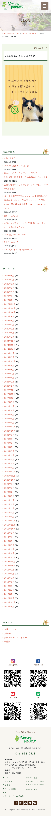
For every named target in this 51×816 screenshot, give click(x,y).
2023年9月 (9, 365)
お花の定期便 (32, 789)
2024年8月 (9, 357)
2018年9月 (9, 570)
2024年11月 (9, 345)
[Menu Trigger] (44, 6)
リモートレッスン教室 (35, 784)
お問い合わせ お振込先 (13, 796)
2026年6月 (9, 284)
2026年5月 (9, 288)
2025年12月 (10, 304)
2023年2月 (9, 382)
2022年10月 (10, 398)
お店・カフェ (10, 629)
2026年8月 (9, 275)
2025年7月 (9, 325)
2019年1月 (9, 553)
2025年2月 (9, 337)
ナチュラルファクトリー (12, 6)
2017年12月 (10, 602)
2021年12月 (10, 427)
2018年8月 (9, 574)
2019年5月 (9, 545)
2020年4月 (9, 504)
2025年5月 (9, 329)
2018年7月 (9, 578)
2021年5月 (9, 451)
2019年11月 (9, 525)
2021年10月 (10, 431)
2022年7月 (9, 410)
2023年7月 (9, 374)
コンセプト (7, 781)
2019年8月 (9, 537)
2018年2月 (9, 594)
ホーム (5, 778)
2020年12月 (10, 472)
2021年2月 (9, 463)
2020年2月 (9, 512)
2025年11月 (9, 308)
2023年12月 (10, 361)
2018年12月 (10, 557)
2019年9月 (9, 533)
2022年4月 (9, 418)
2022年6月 (9, 414)
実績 (4, 792)
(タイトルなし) (11, 216)
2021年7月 (9, 443)
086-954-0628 (25, 753)
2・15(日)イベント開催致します (19, 249)
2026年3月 (9, 296)
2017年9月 (9, 606)
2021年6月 (9, 447)
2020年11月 (9, 476)
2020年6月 (9, 496)
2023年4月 (9, 378)
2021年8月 (9, 439)
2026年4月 (9, 292)
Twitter (30, 803)
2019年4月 (9, 549)
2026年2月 (9, 300)
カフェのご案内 (9, 789)
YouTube (25, 803)
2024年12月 (10, 341)
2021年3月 (9, 459)
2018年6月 (9, 582)
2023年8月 (9, 369)
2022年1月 (9, 422)
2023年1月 (9, 386)
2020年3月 (9, 508)
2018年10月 (10, 566)
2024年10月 (10, 349)
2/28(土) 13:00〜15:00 (15, 234)
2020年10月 (10, 480)
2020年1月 (9, 516)
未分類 (7, 641)
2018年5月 (9, 586)
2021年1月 (9, 467)
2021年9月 (9, 435)
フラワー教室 (32, 778)
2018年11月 (9, 561)
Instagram (21, 803)
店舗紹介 (6, 785)
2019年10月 (10, 529)
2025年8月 (9, 320)
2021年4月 (9, 455)
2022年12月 (10, 390)
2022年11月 (9, 394)
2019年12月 (10, 521)
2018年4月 (9, 590)
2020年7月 (9, 492)
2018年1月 (9, 598)
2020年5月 (9, 500)
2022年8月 (9, 406)
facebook (16, 803)
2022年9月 (9, 402)
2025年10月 (10, 312)
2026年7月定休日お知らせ (16, 166)
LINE (35, 803)
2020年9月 (9, 484)
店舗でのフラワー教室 (35, 781)
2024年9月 (9, 353)
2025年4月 (9, 333)
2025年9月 (9, 316)
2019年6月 (9, 541)
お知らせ (8, 633)
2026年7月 (9, 280)
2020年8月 (9, 488)
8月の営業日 (10, 158)
